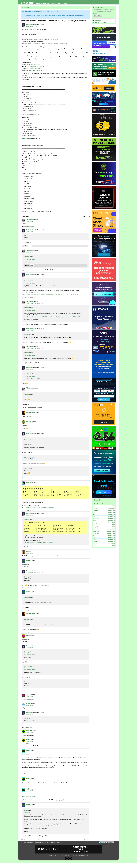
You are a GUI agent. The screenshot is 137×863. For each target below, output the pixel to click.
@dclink (26, 810)
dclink (28, 739)
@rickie (26, 682)
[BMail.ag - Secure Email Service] (104, 30)
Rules (59, 3)
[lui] (23, 552)
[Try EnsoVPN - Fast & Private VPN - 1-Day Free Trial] (104, 486)
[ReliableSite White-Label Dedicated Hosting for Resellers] (104, 88)
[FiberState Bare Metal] (104, 197)
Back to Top (52, 855)
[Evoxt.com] (104, 318)
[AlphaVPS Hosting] (104, 293)
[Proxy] (104, 390)
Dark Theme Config (77, 855)
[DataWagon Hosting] (104, 269)
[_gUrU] (23, 695)
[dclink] (23, 740)
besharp (29, 730)
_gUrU (30, 510)
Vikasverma (30, 219)
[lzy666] (23, 704)
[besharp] (23, 731)
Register (99, 15)
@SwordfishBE (28, 457)
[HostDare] (104, 81)
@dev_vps (26, 519)
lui (27, 551)
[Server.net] (104, 37)
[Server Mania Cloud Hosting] (104, 245)
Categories (53, 3)
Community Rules (55, 11)
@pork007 (26, 468)
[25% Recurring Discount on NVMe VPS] (104, 95)
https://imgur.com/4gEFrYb (29, 796)
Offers (36, 26)
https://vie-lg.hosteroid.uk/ (34, 68)
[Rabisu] (104, 438)
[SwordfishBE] (23, 413)
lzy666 (28, 703)
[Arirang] (23, 561)
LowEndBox (39, 3)
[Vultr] (104, 66)
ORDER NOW (26, 114)
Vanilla (59, 842)
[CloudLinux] (104, 462)
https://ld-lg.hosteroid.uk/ (34, 64)
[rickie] (23, 636)
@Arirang (26, 577)
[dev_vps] (23, 483)
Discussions (46, 3)
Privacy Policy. (46, 842)
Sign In (94, 15)
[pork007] (23, 422)
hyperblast (31, 226)
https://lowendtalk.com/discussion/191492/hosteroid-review (37, 507)
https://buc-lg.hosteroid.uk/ (37, 70)
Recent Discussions (100, 22)
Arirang (28, 560)
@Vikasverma (27, 236)
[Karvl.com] (104, 221)
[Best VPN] (104, 173)
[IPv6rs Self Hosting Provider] (104, 73)
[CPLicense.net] (104, 44)
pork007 (29, 421)
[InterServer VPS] (104, 125)
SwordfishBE (30, 412)
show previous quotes (29, 259)
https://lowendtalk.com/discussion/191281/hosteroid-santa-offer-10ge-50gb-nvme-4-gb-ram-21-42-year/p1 (50, 294)
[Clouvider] (104, 342)
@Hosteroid (27, 256)
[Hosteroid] (23, 25)
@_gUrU (26, 718)
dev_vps (29, 482)
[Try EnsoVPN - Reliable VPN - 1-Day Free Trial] (104, 102)
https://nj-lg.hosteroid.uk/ (37, 66)
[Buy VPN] (104, 59)
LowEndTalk (27, 2)
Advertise (85, 855)
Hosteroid (29, 24)
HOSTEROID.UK (27, 29)
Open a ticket (36, 43)
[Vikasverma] (23, 220)
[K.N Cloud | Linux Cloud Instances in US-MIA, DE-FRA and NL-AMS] (104, 110)
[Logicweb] (104, 366)
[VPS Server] (104, 52)
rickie (28, 635)
